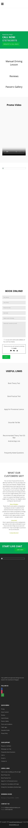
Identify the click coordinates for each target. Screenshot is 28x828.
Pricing (2, 709)
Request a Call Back (11, 44)
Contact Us (4, 761)
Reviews (14, 76)
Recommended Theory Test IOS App (14, 437)
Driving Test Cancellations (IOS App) (10, 784)
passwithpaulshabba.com (15, 822)
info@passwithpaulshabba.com (12, 807)
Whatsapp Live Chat (6, 749)
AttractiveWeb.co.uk (14, 824)
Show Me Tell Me (14, 423)
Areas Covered (4, 712)
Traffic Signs (4, 727)
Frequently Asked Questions (14, 453)
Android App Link (14, 441)
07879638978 (9, 40)
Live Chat (20, 549)
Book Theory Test (14, 383)
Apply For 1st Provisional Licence (9, 781)
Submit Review (4, 718)
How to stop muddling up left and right (11, 772)
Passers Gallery (14, 86)
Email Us (3, 758)
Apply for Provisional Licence (14, 409)
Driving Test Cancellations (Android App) (11, 787)
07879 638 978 (8, 809)
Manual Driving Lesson (14, 63)
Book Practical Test (14, 396)
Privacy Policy (4, 733)
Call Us (3, 755)
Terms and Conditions (6, 724)
